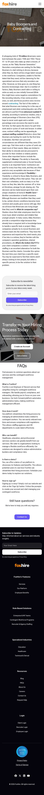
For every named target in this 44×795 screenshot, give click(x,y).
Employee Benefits (22, 593)
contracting (13, 103)
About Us (22, 687)
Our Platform (22, 588)
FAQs (22, 683)
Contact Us (22, 517)
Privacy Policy (22, 760)
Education (22, 647)
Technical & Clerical (22, 656)
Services (22, 584)
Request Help (22, 700)
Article (22, 19)
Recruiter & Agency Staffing (22, 624)
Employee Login (22, 731)
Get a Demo (22, 356)
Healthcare (22, 651)
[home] (10, 4)
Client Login (22, 723)
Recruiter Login (22, 727)
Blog (22, 678)
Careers (22, 691)
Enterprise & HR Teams (22, 616)
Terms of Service (22, 765)
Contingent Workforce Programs (22, 620)
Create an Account (22, 346)
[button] (39, 4)
